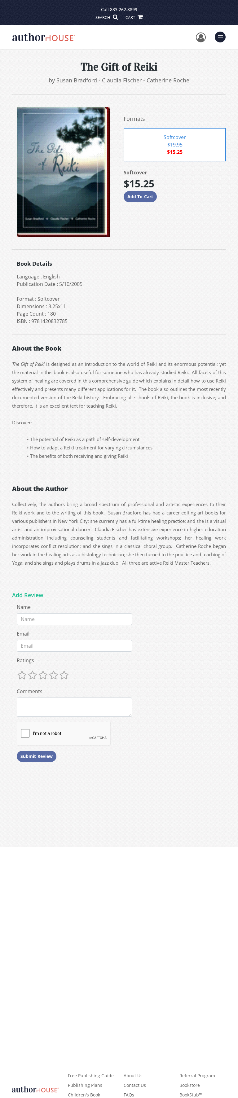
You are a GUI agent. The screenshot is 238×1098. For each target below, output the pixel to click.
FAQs (129, 1095)
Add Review (27, 595)
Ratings (25, 660)
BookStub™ (190, 1095)
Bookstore (189, 1085)
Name (24, 607)
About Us (133, 1075)
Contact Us (135, 1085)
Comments (29, 691)
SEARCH (103, 17)
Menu (222, 36)
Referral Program (197, 1075)
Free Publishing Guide (91, 1075)
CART (131, 17)
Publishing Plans (85, 1085)
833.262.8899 (123, 9)
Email (23, 633)
